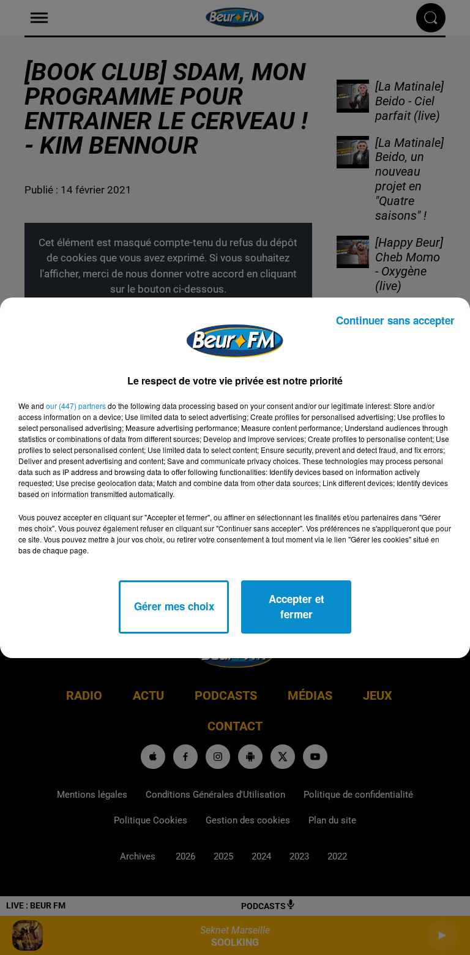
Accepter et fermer (296, 606)
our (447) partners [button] (76, 405)
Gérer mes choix (174, 606)
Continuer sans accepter (395, 320)
